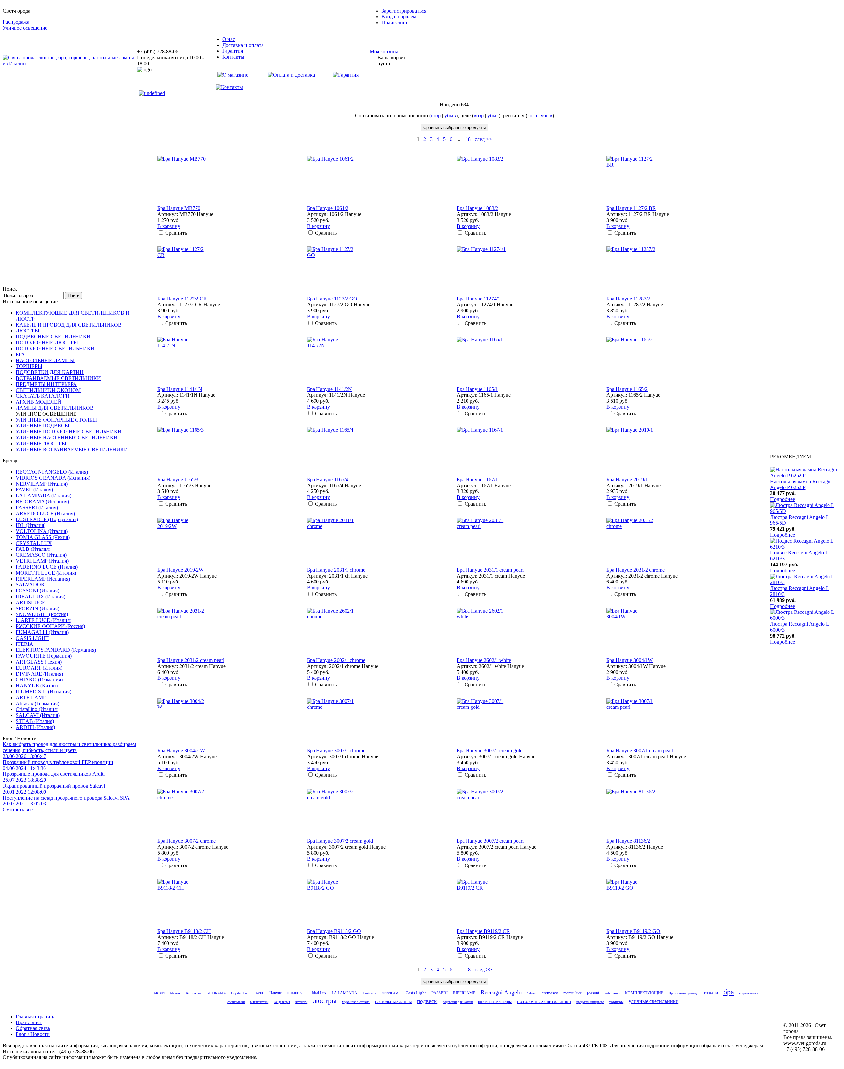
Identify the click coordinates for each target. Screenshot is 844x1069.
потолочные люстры (495, 1001)
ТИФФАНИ (710, 993)
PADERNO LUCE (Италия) (47, 567)
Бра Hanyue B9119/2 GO (633, 931)
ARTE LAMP (31, 697)
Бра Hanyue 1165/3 (177, 479)
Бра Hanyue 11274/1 (478, 298)
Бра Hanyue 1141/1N (179, 389)
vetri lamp (612, 993)
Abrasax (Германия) (37, 703)
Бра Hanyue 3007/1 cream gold (490, 750)
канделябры (282, 1002)
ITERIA (24, 644)
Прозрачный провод (683, 993)
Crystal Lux (240, 993)
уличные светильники (653, 1001)
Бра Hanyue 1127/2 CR (182, 298)
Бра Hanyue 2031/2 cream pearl (190, 660)
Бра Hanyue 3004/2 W (181, 750)
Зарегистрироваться (403, 11)
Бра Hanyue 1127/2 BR (631, 208)
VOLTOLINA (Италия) (42, 531)
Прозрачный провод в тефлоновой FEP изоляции (58, 765)
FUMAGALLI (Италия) (42, 632)
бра (728, 992)
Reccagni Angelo (501, 992)
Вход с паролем (398, 16)
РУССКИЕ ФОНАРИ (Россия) (50, 626)
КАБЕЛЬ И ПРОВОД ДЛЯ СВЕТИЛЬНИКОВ (69, 325)
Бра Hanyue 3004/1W (629, 660)
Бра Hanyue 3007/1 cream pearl (639, 750)
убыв (450, 115)
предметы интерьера (590, 1002)
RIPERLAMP (464, 993)
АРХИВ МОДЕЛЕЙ (38, 402)
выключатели (259, 1002)
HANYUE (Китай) (37, 685)
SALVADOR (30, 584)
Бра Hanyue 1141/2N (329, 389)
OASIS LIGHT (32, 638)
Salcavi (531, 993)
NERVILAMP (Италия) (42, 484)
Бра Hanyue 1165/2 (627, 389)
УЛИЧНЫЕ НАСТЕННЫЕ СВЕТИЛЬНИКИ (67, 437)
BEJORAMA (216, 993)
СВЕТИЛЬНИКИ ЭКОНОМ (48, 390)
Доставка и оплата (243, 45)
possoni (593, 993)
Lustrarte (369, 993)
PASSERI (439, 993)
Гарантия (232, 51)
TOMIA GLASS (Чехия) (43, 537)
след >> (483, 139)
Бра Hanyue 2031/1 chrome (336, 570)
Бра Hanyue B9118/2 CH (184, 931)
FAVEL (259, 993)
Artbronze (193, 993)
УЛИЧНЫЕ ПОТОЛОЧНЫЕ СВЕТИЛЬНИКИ (69, 431)
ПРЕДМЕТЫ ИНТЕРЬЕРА (46, 384)
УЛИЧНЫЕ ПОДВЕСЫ (42, 425)
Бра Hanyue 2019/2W (180, 570)
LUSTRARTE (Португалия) (47, 519)
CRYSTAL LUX (34, 543)
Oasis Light (416, 992)
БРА (20, 354)
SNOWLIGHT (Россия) (42, 614)
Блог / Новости (33, 1034)
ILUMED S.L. (296, 993)
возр (436, 115)
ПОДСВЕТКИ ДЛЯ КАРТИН (50, 372)
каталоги (301, 1002)
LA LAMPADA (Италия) (43, 495)
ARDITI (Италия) (35, 727)
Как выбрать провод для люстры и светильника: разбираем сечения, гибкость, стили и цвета (69, 750)
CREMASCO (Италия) (41, 555)
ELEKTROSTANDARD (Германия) (56, 650)
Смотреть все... (20, 809)
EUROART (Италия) (39, 668)
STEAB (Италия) (35, 721)
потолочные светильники (544, 1001)
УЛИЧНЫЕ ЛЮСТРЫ (41, 443)
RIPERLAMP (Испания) (43, 579)
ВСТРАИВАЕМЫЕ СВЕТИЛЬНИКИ (58, 378)
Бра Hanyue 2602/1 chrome (336, 660)
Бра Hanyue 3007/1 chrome (336, 750)
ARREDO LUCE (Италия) (45, 513)
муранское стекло (356, 1002)
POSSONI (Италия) (37, 590)
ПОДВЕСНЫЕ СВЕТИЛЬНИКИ (53, 336)
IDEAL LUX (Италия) (40, 596)
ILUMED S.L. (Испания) (43, 691)
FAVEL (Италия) (34, 489)
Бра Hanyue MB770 (178, 208)
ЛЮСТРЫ (27, 330)
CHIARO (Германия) (39, 679)
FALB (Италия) (33, 549)
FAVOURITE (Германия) (44, 656)
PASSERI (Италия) (37, 507)
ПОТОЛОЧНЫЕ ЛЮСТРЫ (47, 342)
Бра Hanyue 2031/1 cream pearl (490, 570)
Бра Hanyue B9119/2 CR (483, 931)
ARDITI (159, 993)
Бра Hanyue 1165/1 (477, 389)
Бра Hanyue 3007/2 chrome (186, 841)
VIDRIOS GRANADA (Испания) (53, 478)
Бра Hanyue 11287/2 (628, 298)
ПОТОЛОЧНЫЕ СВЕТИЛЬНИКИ (55, 348)
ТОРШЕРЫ (29, 366)
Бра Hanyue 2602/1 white (484, 660)
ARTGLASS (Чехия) (39, 662)
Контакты (233, 57)
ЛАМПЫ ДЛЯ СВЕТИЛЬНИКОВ (55, 408)
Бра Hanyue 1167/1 (477, 479)
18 (468, 139)
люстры (325, 1000)
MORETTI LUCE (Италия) (46, 573)
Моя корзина (384, 51)
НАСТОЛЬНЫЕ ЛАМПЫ (45, 360)
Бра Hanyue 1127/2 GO (332, 298)
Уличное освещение (25, 28)
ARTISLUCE (30, 602)
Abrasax (175, 993)
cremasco (550, 993)
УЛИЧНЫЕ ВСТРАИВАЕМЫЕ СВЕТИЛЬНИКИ (72, 449)
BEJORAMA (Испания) (42, 501)
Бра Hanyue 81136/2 (628, 841)
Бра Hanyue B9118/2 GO (334, 931)
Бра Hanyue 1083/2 (477, 208)
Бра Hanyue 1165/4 (327, 479)
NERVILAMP (390, 993)
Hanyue (275, 993)
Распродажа (16, 22)
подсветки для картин (458, 1002)
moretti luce (572, 993)
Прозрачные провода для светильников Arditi (54, 777)
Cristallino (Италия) (37, 709)
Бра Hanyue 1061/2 (327, 208)
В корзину (168, 226)
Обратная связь (33, 1028)
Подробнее (782, 499)
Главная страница (36, 1016)
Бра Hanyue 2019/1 (627, 479)
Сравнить (176, 233)
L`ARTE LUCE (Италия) (43, 620)
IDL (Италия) (30, 525)
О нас (228, 39)
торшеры (616, 1002)
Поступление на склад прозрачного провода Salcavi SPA (66, 800)
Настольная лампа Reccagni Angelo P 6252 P (801, 484)
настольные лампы (393, 1001)
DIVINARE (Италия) (39, 673)
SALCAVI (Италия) (38, 715)
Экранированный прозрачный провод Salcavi (54, 789)
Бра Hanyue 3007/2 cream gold (340, 841)
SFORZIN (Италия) (37, 608)
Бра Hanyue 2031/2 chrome (635, 570)
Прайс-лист (394, 22)
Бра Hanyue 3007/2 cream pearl (490, 841)
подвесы (427, 1001)
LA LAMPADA (344, 993)
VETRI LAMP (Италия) (42, 561)
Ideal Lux (319, 993)
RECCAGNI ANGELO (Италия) (52, 472)
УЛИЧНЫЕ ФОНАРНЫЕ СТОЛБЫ (56, 420)
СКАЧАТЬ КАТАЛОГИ (43, 396)
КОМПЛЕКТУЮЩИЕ (644, 993)
